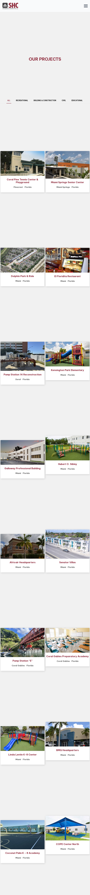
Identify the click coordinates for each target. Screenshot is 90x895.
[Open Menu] (86, 6)
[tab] (8, 100)
